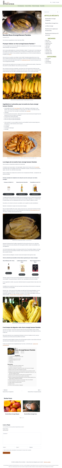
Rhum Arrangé (35, 5)
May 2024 (47, 40)
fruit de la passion (19, 294)
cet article (28, 111)
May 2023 (47, 47)
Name (4, 447)
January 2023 (48, 49)
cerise (28, 294)
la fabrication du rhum (26, 60)
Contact (54, 2)
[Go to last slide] (5, 409)
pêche (14, 294)
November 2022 (49, 52)
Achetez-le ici (9, 194)
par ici (10, 54)
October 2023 (48, 41)
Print (17, 348)
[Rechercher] (57, 12)
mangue (11, 294)
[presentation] (12, 406)
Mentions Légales (47, 462)
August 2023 (48, 44)
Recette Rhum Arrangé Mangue (12, 414)
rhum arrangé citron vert (35, 210)
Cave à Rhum (28, 5)
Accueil (57, 2)
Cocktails (42, 5)
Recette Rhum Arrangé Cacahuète (34, 391)
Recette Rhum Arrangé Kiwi (8, 391)
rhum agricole (17, 108)
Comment (5, 433)
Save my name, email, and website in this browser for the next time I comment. (17, 450)
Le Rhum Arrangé (49, 26)
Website (31, 447)
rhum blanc (37, 167)
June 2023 (48, 46)
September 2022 (49, 53)
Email (17, 447)
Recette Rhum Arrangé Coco (30, 414)
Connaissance (21, 5)
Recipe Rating (5, 428)
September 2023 (49, 43)
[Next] (38, 409)
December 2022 (49, 50)
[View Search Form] (51, 2)
